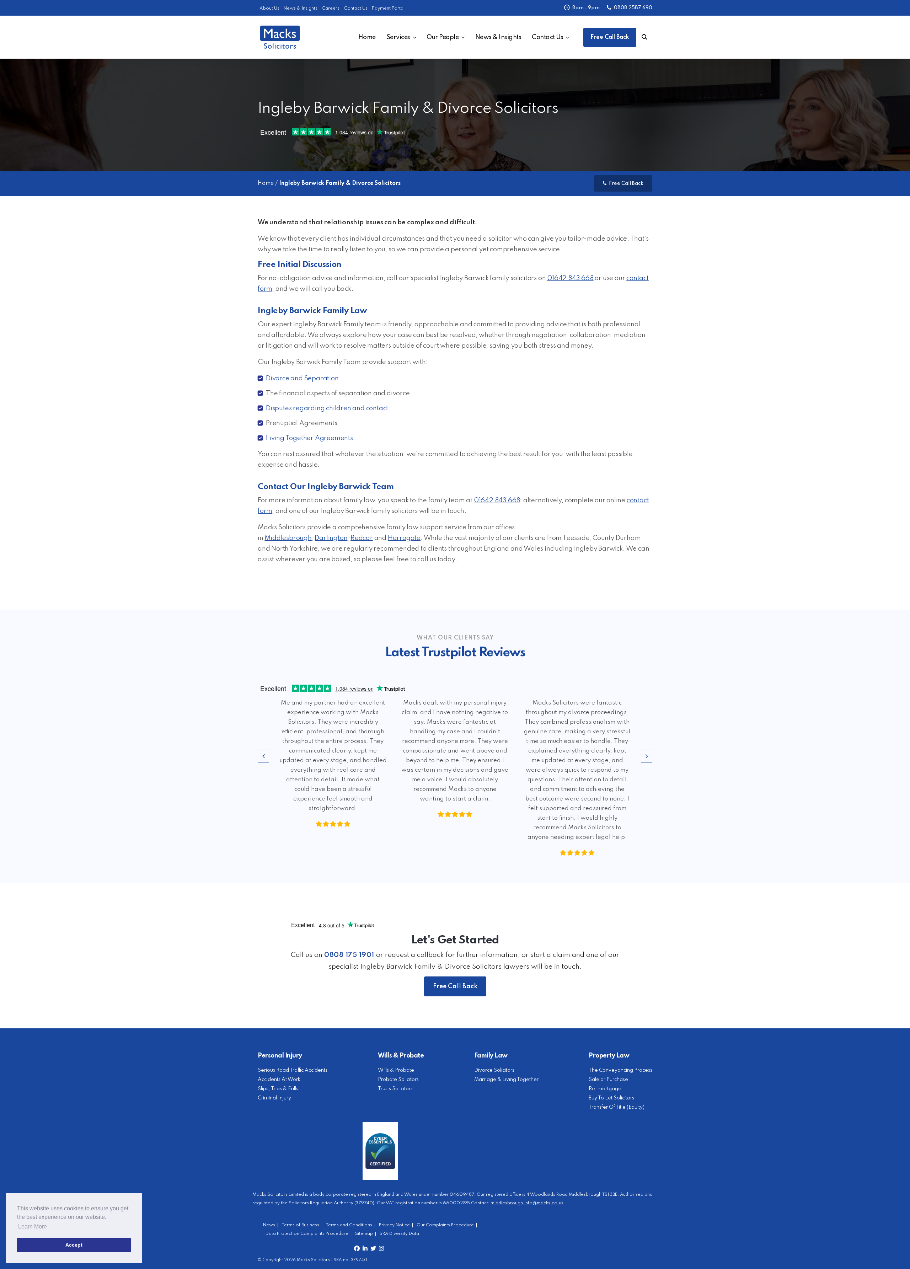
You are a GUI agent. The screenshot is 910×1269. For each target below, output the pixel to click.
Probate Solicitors (398, 1079)
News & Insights (300, 8)
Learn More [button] (32, 1227)
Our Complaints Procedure (445, 1225)
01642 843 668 (570, 278)
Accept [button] (73, 1245)
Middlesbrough (287, 538)
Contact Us (356, 8)
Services (398, 37)
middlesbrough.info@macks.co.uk (527, 1203)
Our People (443, 37)
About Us (269, 8)
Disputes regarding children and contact (327, 408)
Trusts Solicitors (395, 1088)
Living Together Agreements (309, 438)
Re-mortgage (605, 1088)
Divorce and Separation (302, 378)
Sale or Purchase (608, 1079)
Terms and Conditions (349, 1225)
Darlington (331, 538)
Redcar (361, 538)
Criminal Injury (274, 1098)
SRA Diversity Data (399, 1234)
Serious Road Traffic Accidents (292, 1070)
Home (367, 37)
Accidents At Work (279, 1079)
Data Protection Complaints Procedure (307, 1234)
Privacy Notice (394, 1225)
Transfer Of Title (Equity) (616, 1107)
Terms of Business (300, 1225)
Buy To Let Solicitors (611, 1098)
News (269, 1225)
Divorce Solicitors (494, 1070)
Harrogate (404, 538)
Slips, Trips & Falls (278, 1088)
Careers (330, 8)
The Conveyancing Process (620, 1070)
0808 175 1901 (349, 955)
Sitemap (364, 1234)
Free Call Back (609, 37)
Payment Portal (388, 8)
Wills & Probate (396, 1070)
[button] (263, 756)
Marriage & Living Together (506, 1079)
